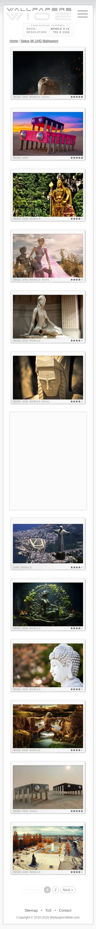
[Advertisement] (48, 460)
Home (14, 41)
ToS (48, 910)
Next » (68, 890)
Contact (65, 910)
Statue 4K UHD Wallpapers (39, 41)
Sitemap (31, 910)
